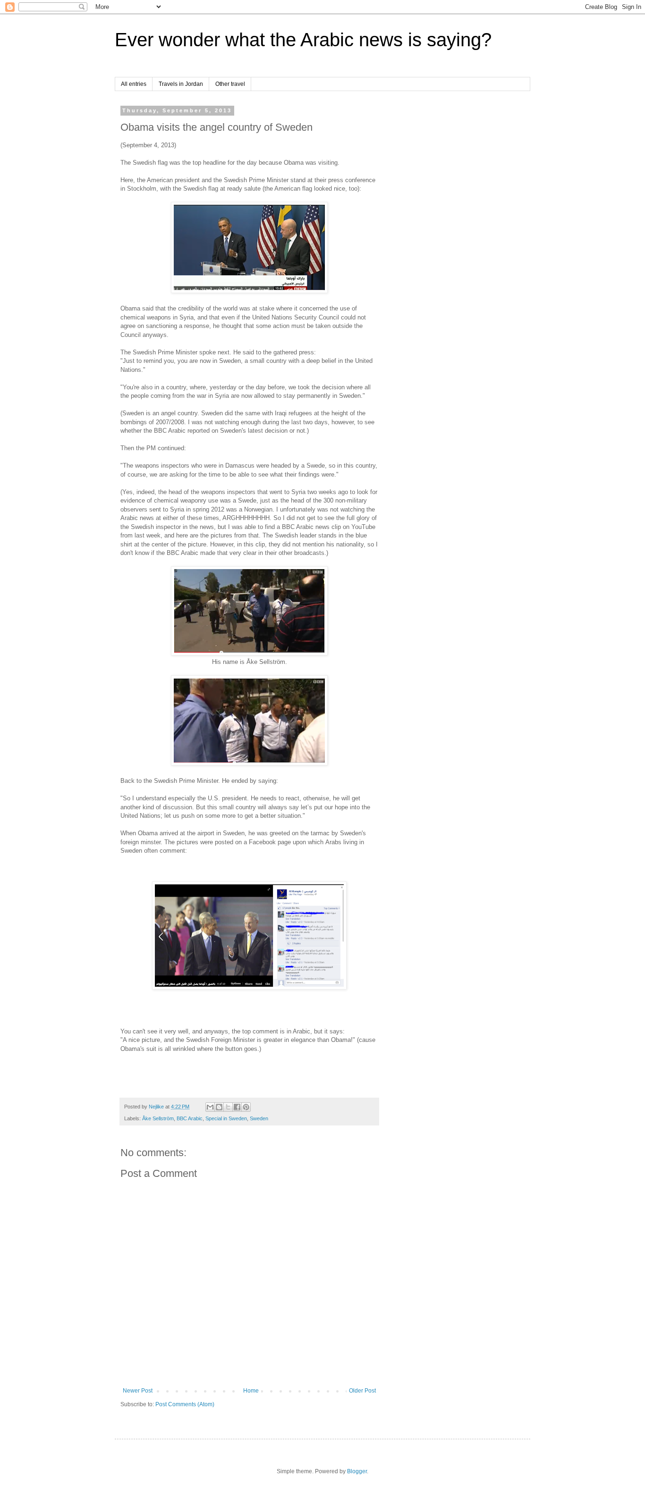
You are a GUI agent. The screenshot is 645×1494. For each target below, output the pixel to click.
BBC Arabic (190, 1118)
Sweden (259, 1118)
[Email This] (210, 1107)
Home (251, 1390)
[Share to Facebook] (237, 1107)
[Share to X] (228, 1107)
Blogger (357, 1471)
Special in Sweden (226, 1118)
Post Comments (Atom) (184, 1404)
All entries (133, 84)
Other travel (230, 84)
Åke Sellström (158, 1118)
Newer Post (138, 1390)
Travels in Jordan (181, 84)
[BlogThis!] (219, 1107)
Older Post (362, 1390)
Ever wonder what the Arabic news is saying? (303, 39)
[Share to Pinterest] (246, 1107)
